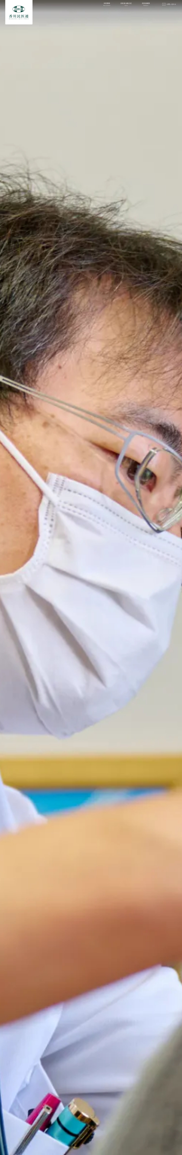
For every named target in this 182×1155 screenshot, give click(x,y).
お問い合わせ (171, 4)
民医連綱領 (146, 4)
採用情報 (106, 4)
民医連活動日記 (126, 4)
